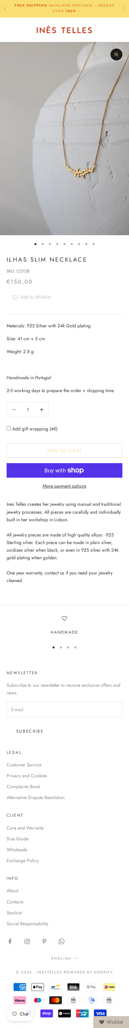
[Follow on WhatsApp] (61, 941)
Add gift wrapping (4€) (34, 428)
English (61, 958)
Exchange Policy (23, 860)
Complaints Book (23, 786)
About (12, 890)
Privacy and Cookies (27, 775)
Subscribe (30, 731)
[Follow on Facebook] (10, 941)
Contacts (15, 902)
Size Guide (17, 838)
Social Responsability (27, 923)
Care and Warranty (25, 828)
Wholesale (17, 849)
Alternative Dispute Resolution (35, 797)
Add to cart (64, 451)
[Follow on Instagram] (27, 941)
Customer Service (24, 764)
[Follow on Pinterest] (44, 941)
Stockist (14, 912)
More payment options (64, 486)
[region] (64, 626)
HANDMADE (64, 632)
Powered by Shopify (88, 972)
